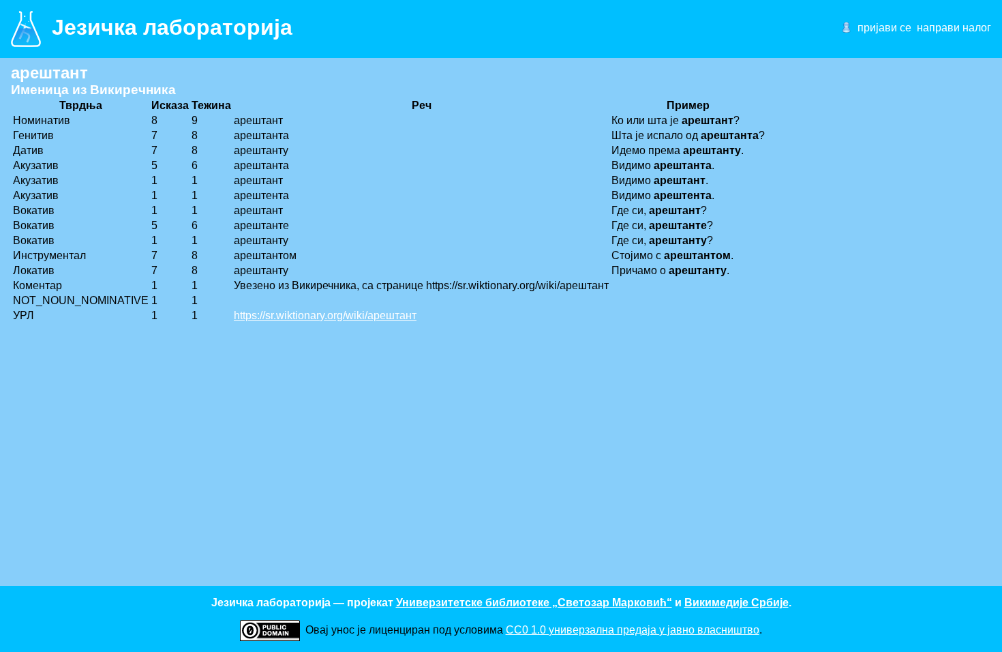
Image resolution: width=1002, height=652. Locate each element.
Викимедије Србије (736, 602)
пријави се (884, 27)
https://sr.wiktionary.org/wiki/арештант (325, 315)
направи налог (954, 27)
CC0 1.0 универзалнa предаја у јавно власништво (632, 630)
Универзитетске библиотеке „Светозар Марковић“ (534, 602)
